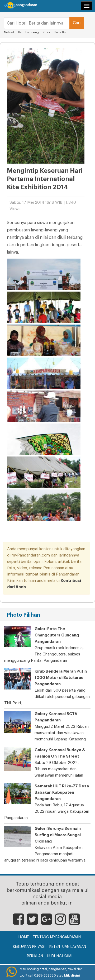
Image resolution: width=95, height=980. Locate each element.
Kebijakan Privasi (29, 947)
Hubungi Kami (59, 956)
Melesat (9, 32)
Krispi (47, 32)
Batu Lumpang (28, 32)
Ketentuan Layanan (67, 947)
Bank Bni (60, 32)
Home (23, 937)
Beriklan (35, 956)
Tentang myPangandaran (57, 937)
